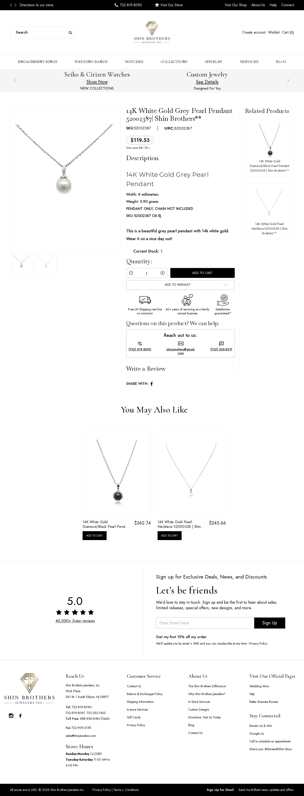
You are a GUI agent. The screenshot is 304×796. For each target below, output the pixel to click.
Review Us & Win (260, 726)
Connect (287, 5)
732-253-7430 (96, 713)
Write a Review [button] (146, 368)
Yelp (252, 694)
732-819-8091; (76, 713)
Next (15, 5)
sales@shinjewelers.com (81, 736)
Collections (174, 61)
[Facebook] (151, 384)
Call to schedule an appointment (270, 741)
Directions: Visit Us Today (204, 717)
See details (207, 81)
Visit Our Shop (236, 5)
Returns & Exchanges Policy (144, 694)
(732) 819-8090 (140, 349)
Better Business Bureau (263, 702)
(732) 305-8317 (221, 349)
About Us (258, 5)
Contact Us (134, 686)
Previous (12, 5)
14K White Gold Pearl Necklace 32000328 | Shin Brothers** (269, 228)
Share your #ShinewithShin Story (270, 749)
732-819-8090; (82, 707)
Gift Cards (133, 717)
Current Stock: (147, 251)
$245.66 (217, 523)
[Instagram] (11, 715)
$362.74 (142, 523)
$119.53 (140, 140)
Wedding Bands (91, 61)
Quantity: (139, 261)
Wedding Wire (259, 686)
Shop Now (97, 81)
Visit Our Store (171, 5)
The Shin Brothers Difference (207, 686)
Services (249, 61)
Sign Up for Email (220, 789)
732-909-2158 (81, 728)
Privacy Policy (136, 725)
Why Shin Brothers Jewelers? (206, 694)
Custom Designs (198, 709)
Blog (281, 61)
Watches (134, 61)
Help (273, 5)
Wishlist (274, 32)
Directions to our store (36, 5)
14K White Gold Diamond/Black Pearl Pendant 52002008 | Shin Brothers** (269, 166)
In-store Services (137, 709)
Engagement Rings (37, 61)
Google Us (256, 733)
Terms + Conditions (125, 790)
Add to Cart (94, 536)
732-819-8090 (131, 5)
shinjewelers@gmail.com (180, 351)
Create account (253, 32)
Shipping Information (140, 702)
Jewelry (213, 61)
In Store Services (199, 702)
